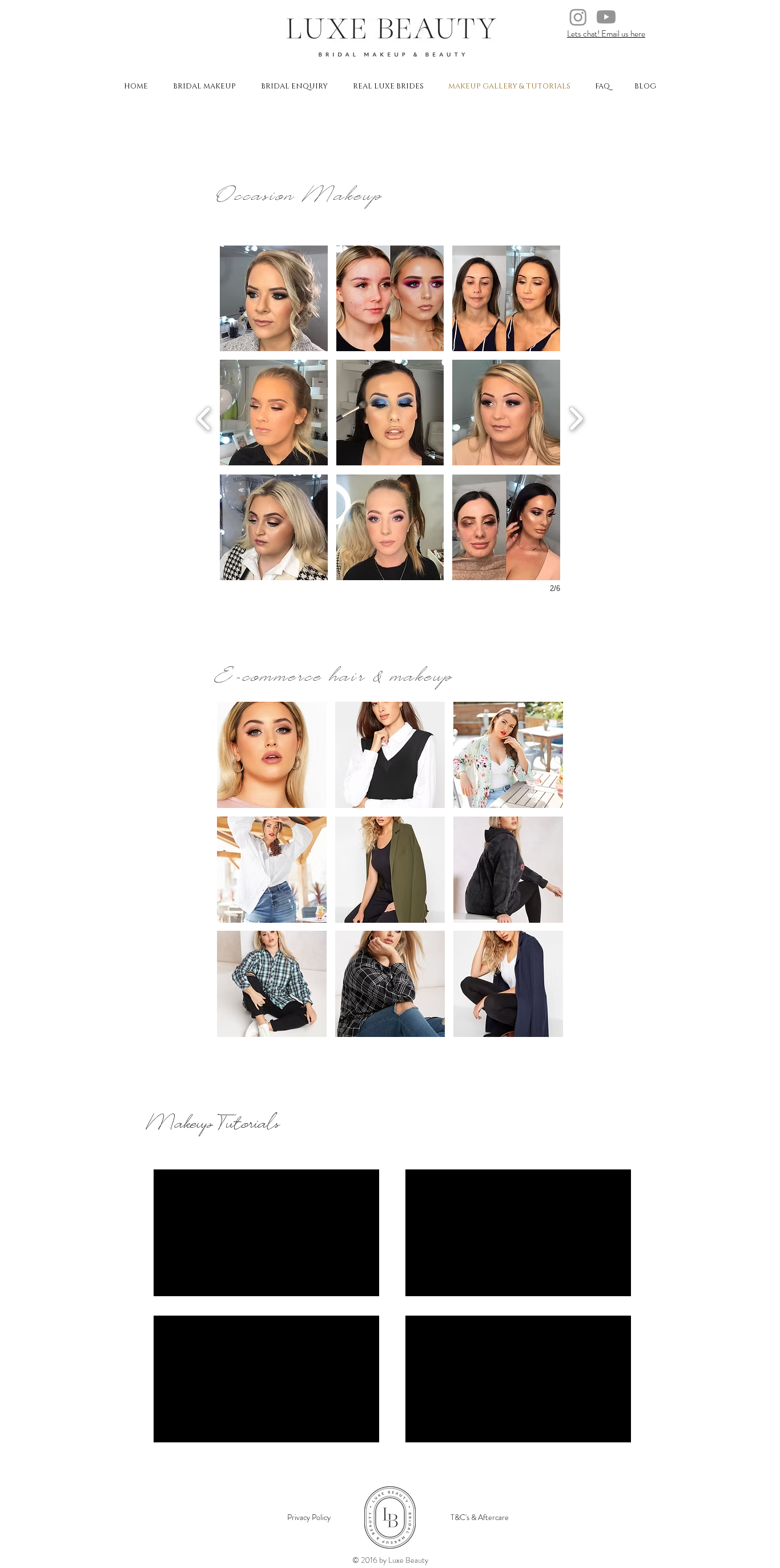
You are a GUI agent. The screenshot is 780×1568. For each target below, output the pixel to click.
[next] (576, 417)
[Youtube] (606, 17)
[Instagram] (578, 17)
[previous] (204, 417)
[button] (274, 298)
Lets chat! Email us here (606, 33)
